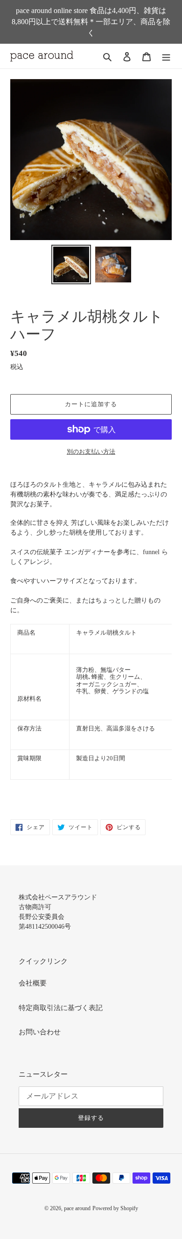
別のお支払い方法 (91, 451)
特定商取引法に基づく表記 (61, 1007)
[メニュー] (166, 56)
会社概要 (33, 983)
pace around (77, 1208)
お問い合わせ (40, 1032)
